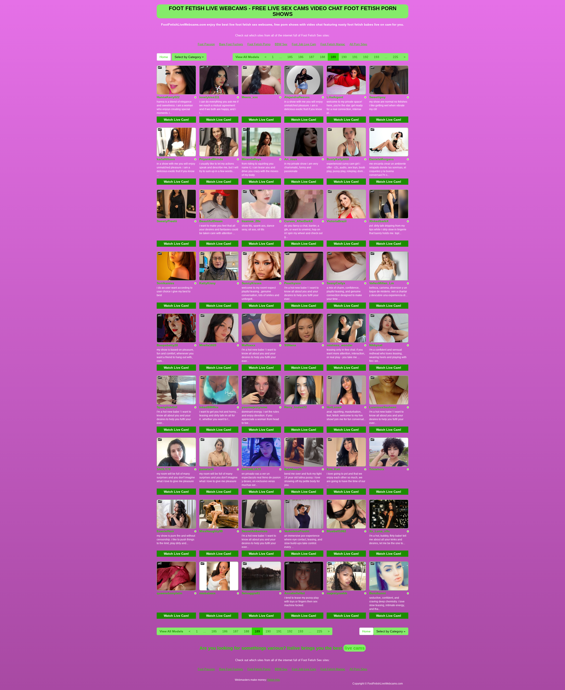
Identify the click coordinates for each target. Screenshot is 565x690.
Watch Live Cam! (176, 119)
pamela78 (206, 469)
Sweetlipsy (377, 97)
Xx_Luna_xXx (379, 531)
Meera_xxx (250, 97)
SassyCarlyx (336, 283)
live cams (355, 648)
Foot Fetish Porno (258, 44)
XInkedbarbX (378, 221)
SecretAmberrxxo (254, 531)
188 (322, 57)
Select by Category (188, 57)
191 (355, 57)
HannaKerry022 (168, 97)
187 (311, 57)
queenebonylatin (169, 593)
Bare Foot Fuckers (231, 44)
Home (164, 57)
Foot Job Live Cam (304, 44)
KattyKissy (207, 283)
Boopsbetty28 (167, 345)
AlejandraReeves (297, 97)
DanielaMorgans (381, 159)
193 (376, 57)
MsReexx (248, 345)
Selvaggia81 (251, 593)
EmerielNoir (165, 531)
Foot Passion (206, 44)
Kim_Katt (333, 469)
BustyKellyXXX (338, 159)
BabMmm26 (293, 469)
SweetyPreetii (167, 221)
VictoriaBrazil (337, 221)
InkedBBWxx (208, 407)
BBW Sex (281, 44)
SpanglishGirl (167, 407)
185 (290, 57)
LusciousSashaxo (382, 407)
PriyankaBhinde (211, 159)
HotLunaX (334, 407)
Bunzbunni (377, 593)
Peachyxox (292, 283)
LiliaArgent (335, 97)
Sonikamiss (165, 283)
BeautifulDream (210, 221)
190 (344, 57)
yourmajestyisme (254, 407)
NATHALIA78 (251, 469)
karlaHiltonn (166, 159)
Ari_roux (290, 159)
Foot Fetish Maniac (332, 44)
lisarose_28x (251, 221)
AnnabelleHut (294, 593)
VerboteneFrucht (296, 531)
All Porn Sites (358, 44)
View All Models (247, 57)
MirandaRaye (251, 159)
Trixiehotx (376, 469)
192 (365, 57)
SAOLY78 (164, 469)
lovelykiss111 (209, 97)
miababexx (207, 593)
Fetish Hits (273, 679)
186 (300, 57)
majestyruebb (337, 593)
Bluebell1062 (336, 531)
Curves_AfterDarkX (298, 221)
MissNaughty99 (211, 531)
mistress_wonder (339, 345)
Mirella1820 (207, 345)
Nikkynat (375, 345)
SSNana (290, 345)
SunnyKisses (252, 283)
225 (395, 57)
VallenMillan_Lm (381, 283)
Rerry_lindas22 (295, 407)
